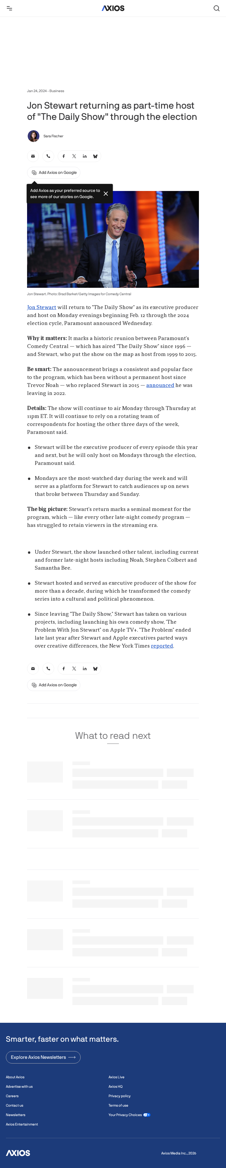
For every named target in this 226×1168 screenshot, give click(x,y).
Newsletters (15, 1115)
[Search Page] (216, 8)
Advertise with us (19, 1086)
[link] (33, 156)
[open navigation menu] (9, 8)
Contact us (14, 1105)
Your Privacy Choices (125, 1115)
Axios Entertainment (22, 1124)
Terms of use (118, 1105)
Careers (12, 1096)
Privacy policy (120, 1096)
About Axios (15, 1077)
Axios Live (116, 1077)
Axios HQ (115, 1086)
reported (162, 646)
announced (160, 385)
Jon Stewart (41, 307)
